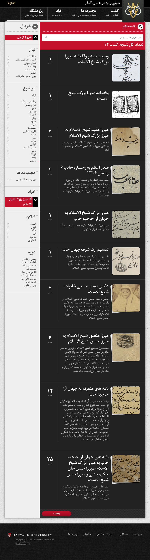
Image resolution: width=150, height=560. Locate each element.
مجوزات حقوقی (105, 535)
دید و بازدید (21, 148)
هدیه (21, 122)
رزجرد (21, 237)
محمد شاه (30, 269)
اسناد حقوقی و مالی (21, 60)
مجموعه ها (84, 12)
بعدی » (56, 513)
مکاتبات (21, 57)
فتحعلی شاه (29, 266)
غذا (21, 98)
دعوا (21, 151)
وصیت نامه (21, 70)
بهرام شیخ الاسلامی (21, 180)
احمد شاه (31, 282)
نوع (32, 50)
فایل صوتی (21, 63)
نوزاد (21, 125)
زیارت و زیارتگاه (21, 102)
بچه (21, 158)
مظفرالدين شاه (28, 276)
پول (21, 118)
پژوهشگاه (34, 12)
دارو (21, 108)
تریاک (21, 154)
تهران (21, 227)
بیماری (21, 112)
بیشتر (33, 161)
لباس (21, 145)
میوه (21, 135)
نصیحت (21, 128)
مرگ (21, 141)
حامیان (87, 535)
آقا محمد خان (29, 263)
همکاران (123, 535)
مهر (21, 138)
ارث (21, 95)
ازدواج (21, 115)
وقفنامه (21, 67)
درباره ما (137, 535)
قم (21, 234)
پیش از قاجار (29, 259)
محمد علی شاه (28, 279)
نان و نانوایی (21, 131)
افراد (57, 12)
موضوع (29, 88)
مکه (21, 231)
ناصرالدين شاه (28, 272)
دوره (31, 252)
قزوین (21, 224)
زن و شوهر (21, 105)
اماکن (30, 217)
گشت (112, 12)
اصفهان (21, 240)
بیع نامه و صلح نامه (21, 76)
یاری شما (73, 535)
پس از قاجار (30, 286)
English (11, 4)
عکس (21, 73)
